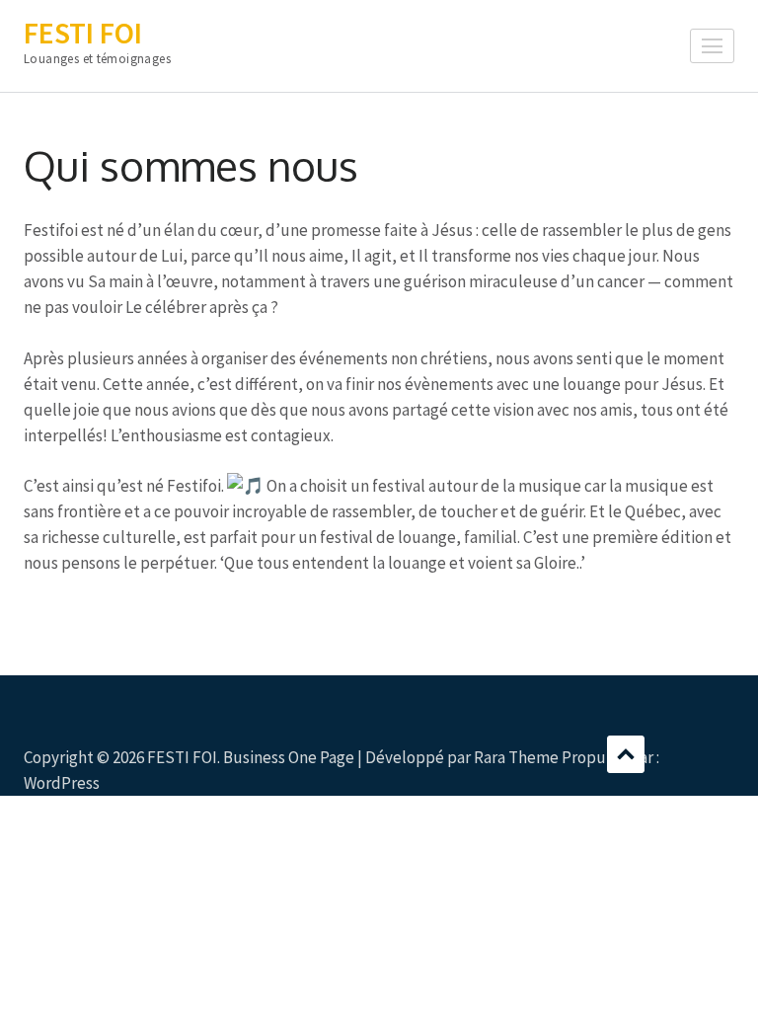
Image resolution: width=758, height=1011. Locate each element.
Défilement (625, 754)
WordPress (62, 783)
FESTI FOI (83, 32)
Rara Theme (516, 757)
